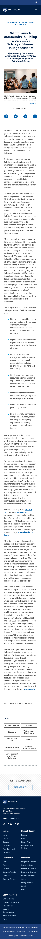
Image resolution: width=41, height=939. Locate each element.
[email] (35, 116)
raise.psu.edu (29, 689)
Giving (29, 725)
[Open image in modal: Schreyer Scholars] (20, 81)
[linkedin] (25, 116)
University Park (12, 747)
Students (12, 732)
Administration (12, 725)
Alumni (29, 740)
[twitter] (16, 116)
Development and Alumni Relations (20, 23)
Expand (31, 103)
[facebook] (6, 116)
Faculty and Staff (12, 739)
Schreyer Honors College (29, 747)
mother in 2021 (22, 512)
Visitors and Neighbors (29, 732)
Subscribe (20, 787)
